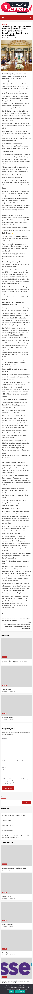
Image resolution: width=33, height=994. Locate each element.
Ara (2, 796)
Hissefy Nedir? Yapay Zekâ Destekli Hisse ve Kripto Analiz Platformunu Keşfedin (16, 836)
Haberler (5, 24)
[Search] (30, 17)
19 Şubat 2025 (11, 37)
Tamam (11, 991)
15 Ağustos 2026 (10, 954)
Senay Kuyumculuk (7, 830)
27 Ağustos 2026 (10, 663)
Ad (3, 760)
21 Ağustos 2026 (10, 719)
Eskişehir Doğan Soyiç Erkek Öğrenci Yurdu (14, 661)
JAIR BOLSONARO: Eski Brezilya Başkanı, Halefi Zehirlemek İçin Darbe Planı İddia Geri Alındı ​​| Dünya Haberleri (17, 625)
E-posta (20, 760)
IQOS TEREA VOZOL (7, 717)
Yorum (4, 738)
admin (5, 37)
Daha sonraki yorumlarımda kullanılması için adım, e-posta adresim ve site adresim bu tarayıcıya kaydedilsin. (16, 781)
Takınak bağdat (6, 689)
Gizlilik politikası (20, 991)
